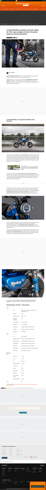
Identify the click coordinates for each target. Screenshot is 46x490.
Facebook (42, 9)
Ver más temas (4, 457)
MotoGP (25, 9)
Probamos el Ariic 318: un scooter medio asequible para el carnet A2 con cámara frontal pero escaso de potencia (29, 168)
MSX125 (15, 82)
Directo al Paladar (22, 469)
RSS (34, 457)
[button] (12, 72)
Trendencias (34, 469)
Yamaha (10, 452)
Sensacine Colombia (15, 483)
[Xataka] (0, 0)
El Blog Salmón (41, 469)
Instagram (44, 9)
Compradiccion (35, 472)
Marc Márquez (35, 9)
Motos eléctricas (19, 9)
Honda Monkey (21, 388)
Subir (41, 465)
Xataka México (4, 481)
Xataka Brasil (3, 482)
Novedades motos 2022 (19, 455)
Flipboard (15, 37)
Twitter (41, 9)
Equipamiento (4, 452)
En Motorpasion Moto (24, 165)
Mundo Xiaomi (4, 475)
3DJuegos (9, 469)
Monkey (16, 388)
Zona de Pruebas (6, 9)
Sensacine (15, 469)
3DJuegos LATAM (10, 481)
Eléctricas (10, 454)
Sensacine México (16, 481)
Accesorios (30, 9)
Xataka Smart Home (4, 474)
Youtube (31, 457)
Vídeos (18, 449)
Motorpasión (28, 469)
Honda (18, 452)
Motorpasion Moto (23, 4)
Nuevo (42, 5)
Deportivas (12, 9)
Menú (4, 5)
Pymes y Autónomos (40, 471)
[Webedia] (4, 465)
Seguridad (3, 450)
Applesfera (3, 472)
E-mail (17, 37)
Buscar (42, 462)
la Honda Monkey (17, 79)
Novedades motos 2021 (29, 388)
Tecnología (11, 450)
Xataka (3, 469)
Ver (23, 412)
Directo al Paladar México (22, 482)
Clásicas (12, 388)
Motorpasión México (28, 482)
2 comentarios (10, 37)
